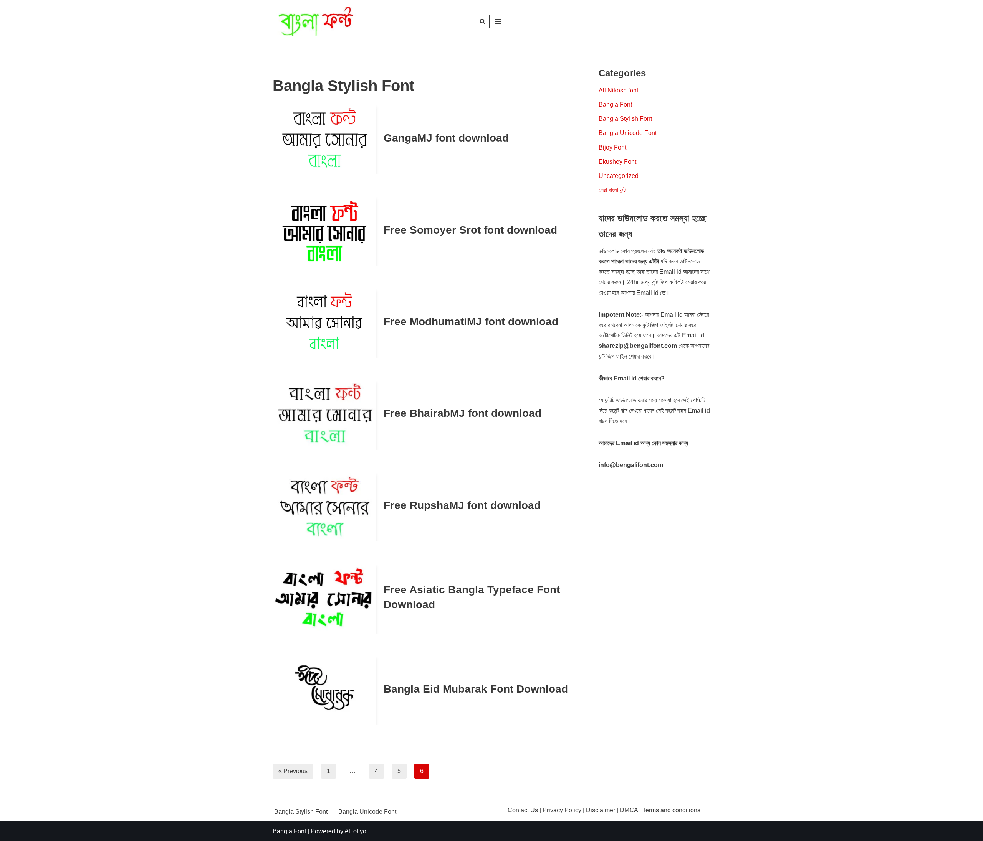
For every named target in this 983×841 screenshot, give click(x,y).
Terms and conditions (671, 810)
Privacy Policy (562, 810)
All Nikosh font (618, 90)
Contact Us (523, 810)
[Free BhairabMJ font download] (324, 415)
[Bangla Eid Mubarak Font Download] (324, 691)
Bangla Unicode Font (628, 133)
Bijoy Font (612, 147)
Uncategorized (619, 176)
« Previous (293, 771)
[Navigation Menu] (498, 21)
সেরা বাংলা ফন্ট (612, 190)
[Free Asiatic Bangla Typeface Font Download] (324, 599)
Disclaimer (600, 810)
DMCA (629, 810)
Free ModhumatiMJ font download (471, 322)
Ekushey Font (617, 161)
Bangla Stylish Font (625, 118)
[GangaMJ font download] (324, 139)
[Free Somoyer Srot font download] (324, 231)
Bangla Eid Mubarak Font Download (476, 689)
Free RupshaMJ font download (462, 505)
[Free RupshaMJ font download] (324, 507)
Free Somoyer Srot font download (470, 230)
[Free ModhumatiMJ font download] (324, 323)
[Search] (482, 21)
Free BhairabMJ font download (462, 413)
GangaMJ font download (446, 138)
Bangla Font (615, 104)
